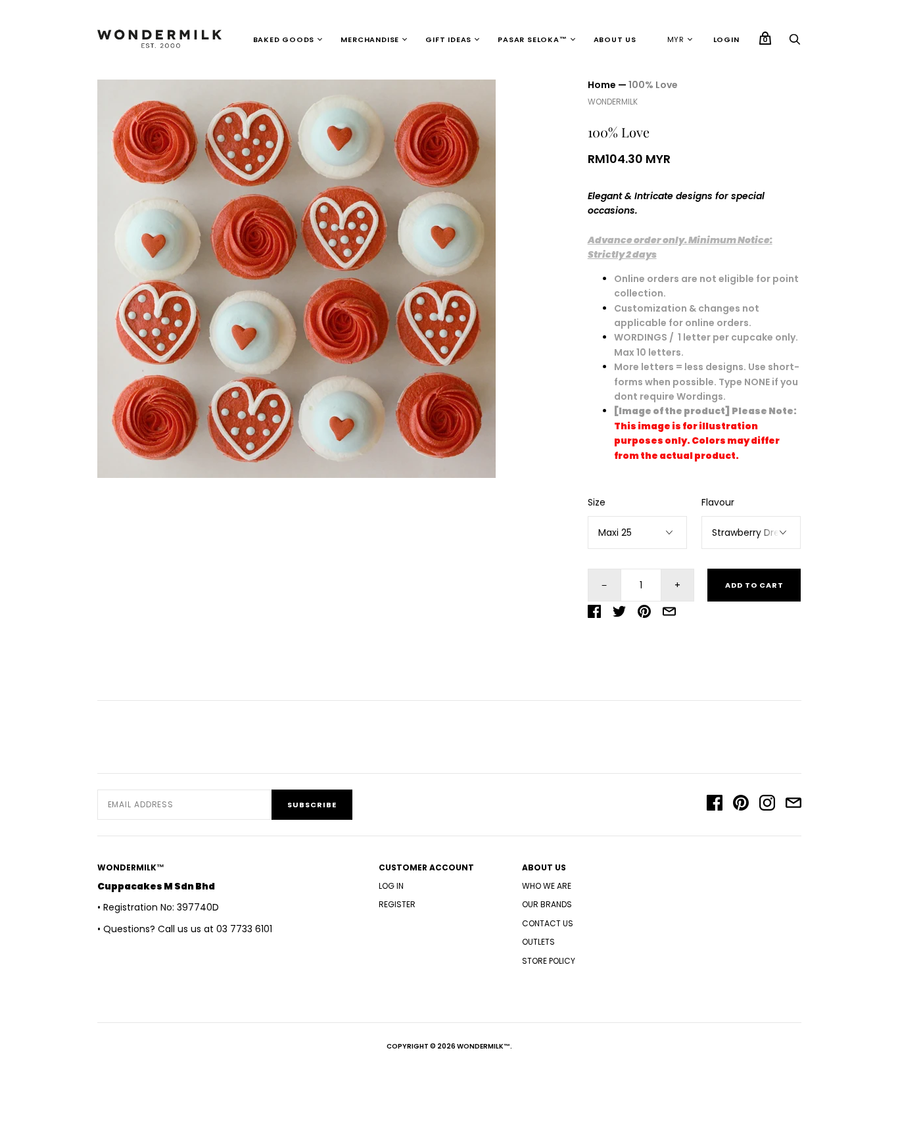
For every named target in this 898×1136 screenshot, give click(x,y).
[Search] (794, 42)
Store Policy (548, 960)
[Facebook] (714, 805)
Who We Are (546, 885)
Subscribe (312, 804)
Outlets (538, 941)
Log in (391, 885)
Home (602, 84)
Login (726, 39)
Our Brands (547, 904)
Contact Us (547, 923)
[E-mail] (793, 805)
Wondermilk (613, 101)
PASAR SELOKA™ (532, 39)
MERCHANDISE (370, 39)
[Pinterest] (741, 805)
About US (615, 39)
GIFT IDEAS (448, 39)
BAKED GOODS (284, 39)
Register (397, 904)
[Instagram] (767, 805)
